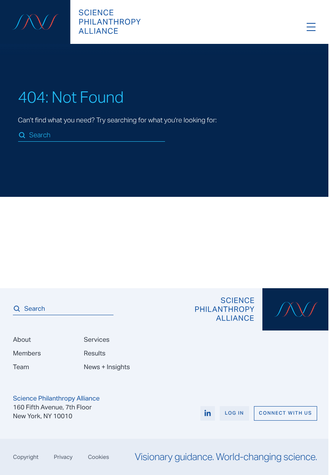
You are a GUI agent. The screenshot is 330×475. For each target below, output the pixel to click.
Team (21, 367)
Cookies (98, 457)
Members (27, 353)
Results (94, 353)
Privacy (63, 457)
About (22, 339)
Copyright (25, 457)
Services (96, 339)
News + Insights (107, 367)
